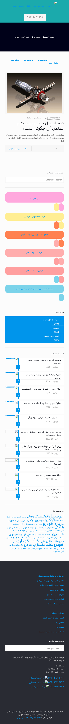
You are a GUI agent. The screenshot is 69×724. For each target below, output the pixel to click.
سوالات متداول (57, 613)
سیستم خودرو (28, 527)
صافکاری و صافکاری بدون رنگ (51, 576)
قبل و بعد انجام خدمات (54, 599)
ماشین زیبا (37, 534)
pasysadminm (53, 118)
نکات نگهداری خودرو (38, 545)
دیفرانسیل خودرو (36, 524)
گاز (19, 548)
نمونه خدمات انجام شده (53, 618)
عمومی (56, 328)
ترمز (8, 517)
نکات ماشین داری (49, 541)
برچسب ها (28, 60)
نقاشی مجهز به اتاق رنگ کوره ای (50, 580)
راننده (15, 524)
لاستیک (42, 530)
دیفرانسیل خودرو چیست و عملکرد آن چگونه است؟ (40, 126)
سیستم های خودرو (51, 319)
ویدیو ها (60, 627)
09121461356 (35, 17)
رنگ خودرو (50, 528)
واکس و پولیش (57, 590)
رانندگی (59, 527)
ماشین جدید (47, 534)
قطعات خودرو (53, 530)
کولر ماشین (25, 548)
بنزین (13, 516)
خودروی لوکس (35, 520)
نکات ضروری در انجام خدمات (51, 631)
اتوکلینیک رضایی (37, 516)
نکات (45, 538)
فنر (62, 530)
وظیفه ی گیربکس (49, 548)
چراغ (40, 548)
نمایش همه (53, 63)
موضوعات (15, 60)
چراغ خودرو (35, 548)
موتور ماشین (53, 538)
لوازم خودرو (19, 530)
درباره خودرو (53, 524)
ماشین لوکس (26, 534)
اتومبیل (56, 516)
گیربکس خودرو (58, 551)
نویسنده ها (42, 60)
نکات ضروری (36, 537)
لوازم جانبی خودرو (51, 336)
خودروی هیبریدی (20, 521)
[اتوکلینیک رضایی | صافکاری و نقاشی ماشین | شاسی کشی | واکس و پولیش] (34, 6)
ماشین (58, 534)
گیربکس (14, 548)
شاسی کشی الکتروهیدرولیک (51, 585)
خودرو (50, 520)
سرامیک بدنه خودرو (55, 594)
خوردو (11, 520)
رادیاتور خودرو (24, 524)
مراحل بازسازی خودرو (55, 604)
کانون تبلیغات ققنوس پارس (29, 717)
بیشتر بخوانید (14, 148)
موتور (17, 534)
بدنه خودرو (21, 517)
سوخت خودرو (40, 527)
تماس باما (60, 622)
